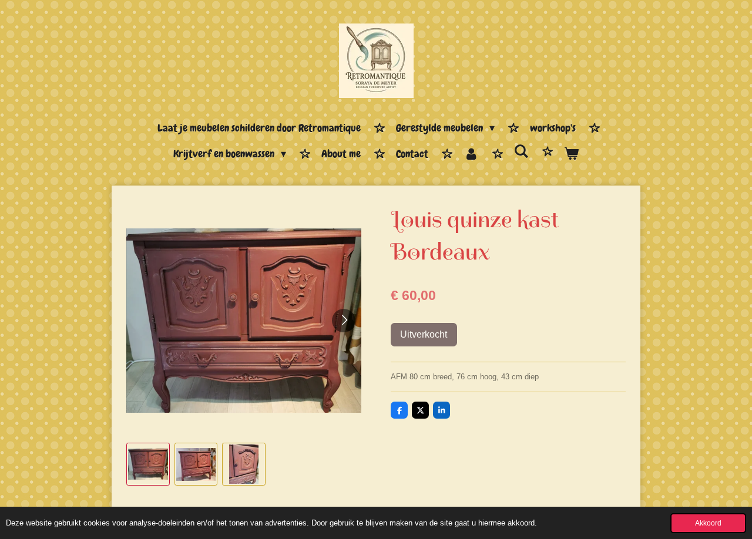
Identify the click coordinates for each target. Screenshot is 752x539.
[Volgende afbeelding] (343, 320)
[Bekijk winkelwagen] (571, 154)
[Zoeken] (521, 152)
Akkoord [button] (708, 523)
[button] (148, 464)
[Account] (470, 154)
